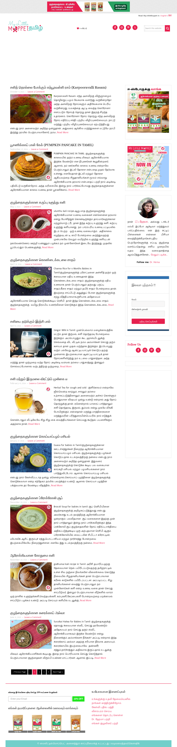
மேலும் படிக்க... (159, 255)
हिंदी (169, 15)
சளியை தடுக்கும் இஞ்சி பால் (30, 321)
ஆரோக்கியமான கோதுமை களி (32, 555)
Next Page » (58, 671)
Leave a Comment (36, 92)
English (164, 15)
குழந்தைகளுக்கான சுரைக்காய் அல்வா (37, 613)
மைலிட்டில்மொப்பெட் (52, 743)
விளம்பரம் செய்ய (102, 711)
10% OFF (78, 699)
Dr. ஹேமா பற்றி (101, 719)
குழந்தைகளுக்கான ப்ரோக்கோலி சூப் (36, 498)
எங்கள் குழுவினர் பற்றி (105, 723)
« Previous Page (19, 671)
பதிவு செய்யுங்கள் (148, 321)
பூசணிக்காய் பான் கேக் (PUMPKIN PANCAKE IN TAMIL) (51, 145)
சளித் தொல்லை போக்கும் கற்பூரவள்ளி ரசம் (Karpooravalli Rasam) (58, 87)
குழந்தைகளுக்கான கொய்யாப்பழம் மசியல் (40, 436)
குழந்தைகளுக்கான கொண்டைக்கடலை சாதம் (43, 260)
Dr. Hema (155, 262)
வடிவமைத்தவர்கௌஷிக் (125, 743)
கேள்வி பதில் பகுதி (103, 707)
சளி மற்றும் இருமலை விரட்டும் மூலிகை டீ (38, 379)
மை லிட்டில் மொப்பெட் (25, 28)
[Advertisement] (88, 60)
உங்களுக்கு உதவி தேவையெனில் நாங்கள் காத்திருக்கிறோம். (111, 701)
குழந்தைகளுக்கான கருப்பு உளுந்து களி (37, 202)
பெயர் (134, 299)
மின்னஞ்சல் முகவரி (140, 309)
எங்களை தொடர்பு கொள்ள (107, 715)
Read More (63, 132)
